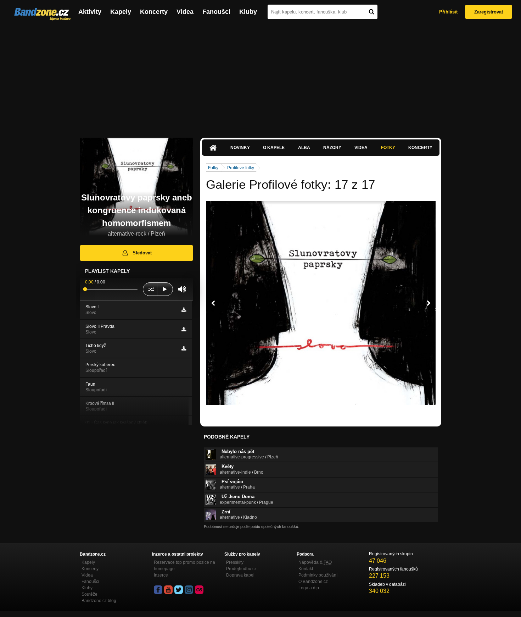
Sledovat (142, 252)
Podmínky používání (317, 575)
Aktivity (89, 11)
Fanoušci (216, 11)
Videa (185, 11)
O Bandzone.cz (313, 581)
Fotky (388, 147)
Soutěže (89, 594)
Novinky (240, 147)
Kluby (248, 11)
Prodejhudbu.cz (241, 568)
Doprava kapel (240, 575)
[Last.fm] (199, 589)
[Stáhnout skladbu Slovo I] (183, 309)
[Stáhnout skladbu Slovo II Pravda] (183, 329)
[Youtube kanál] (168, 589)
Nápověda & (315, 562)
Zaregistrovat (488, 12)
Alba (304, 147)
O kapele (274, 147)
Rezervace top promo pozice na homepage (184, 565)
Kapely (120, 11)
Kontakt (305, 568)
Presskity (234, 562)
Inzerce (161, 575)
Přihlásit (448, 12)
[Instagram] (189, 589)
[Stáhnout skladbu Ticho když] (183, 348)
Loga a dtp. (309, 587)
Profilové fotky (240, 167)
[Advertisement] (260, 77)
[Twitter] (178, 589)
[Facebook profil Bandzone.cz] (158, 589)
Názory (332, 147)
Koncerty (154, 11)
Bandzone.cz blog (99, 600)
